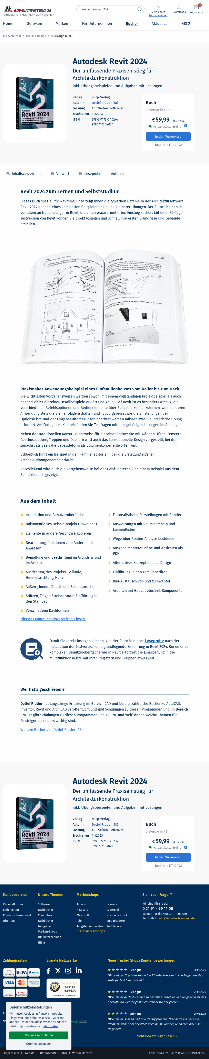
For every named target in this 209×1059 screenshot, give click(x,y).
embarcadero (116, 921)
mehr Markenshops (91, 931)
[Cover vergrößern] (34, 103)
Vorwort (62, 174)
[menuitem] (14, 36)
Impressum (11, 1053)
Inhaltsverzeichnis (26, 174)
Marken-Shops (47, 931)
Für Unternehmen (49, 937)
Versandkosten (13, 904)
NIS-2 (41, 942)
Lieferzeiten (11, 910)
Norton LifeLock (117, 915)
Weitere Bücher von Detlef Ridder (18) (51, 730)
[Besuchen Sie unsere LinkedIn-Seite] (79, 972)
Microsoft (83, 915)
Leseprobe (92, 174)
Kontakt (29, 1053)
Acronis (82, 904)
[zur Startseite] (27, 11)
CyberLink (113, 910)
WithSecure (114, 926)
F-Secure (82, 910)
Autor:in (117, 174)
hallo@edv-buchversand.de (176, 918)
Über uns (9, 921)
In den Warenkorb (168, 136)
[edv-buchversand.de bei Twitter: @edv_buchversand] (58, 972)
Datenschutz (48, 1053)
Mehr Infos (50, 1026)
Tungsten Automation (90, 926)
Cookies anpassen (38, 1044)
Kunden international (17, 915)
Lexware (112, 904)
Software (44, 904)
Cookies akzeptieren (39, 1035)
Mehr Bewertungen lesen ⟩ (157, 1036)
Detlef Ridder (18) (105, 103)
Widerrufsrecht (82, 1053)
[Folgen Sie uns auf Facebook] (49, 972)
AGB (64, 1053)
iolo (79, 921)
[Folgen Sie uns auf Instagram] (69, 972)
